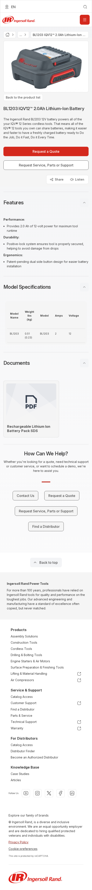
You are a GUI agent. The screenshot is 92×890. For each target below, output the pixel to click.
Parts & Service (21, 715)
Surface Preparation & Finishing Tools (37, 667)
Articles (16, 780)
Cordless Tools (21, 649)
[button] (46, 202)
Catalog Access (22, 697)
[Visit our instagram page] (37, 793)
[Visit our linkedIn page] (72, 793)
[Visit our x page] (49, 793)
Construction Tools (24, 642)
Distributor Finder (23, 751)
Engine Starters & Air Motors (30, 661)
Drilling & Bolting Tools (26, 655)
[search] (85, 7)
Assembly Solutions (24, 636)
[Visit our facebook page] (60, 793)
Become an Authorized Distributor (34, 757)
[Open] (85, 20)
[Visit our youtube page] (26, 793)
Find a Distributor (22, 709)
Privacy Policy (18, 842)
